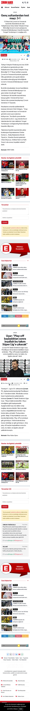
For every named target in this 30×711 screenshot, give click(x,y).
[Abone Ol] (28, 55)
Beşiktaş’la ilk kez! (6, 469)
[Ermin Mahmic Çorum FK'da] (22, 164)
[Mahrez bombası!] (7, 177)
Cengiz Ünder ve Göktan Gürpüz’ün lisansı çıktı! (21, 184)
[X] (10, 654)
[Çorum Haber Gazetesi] (7, 2)
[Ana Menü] (27, 2)
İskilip (15, 305)
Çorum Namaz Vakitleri (6, 685)
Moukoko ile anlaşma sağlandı (18, 301)
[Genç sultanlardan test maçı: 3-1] (15, 44)
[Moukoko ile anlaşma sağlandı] (7, 450)
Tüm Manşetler (21, 690)
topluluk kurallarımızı (16, 228)
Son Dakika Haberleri (8, 696)
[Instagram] (13, 654)
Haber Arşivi (21, 696)
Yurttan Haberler (18, 281)
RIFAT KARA (5, 59)
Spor (15, 12)
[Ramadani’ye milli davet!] (22, 192)
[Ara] (25, 2)
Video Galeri (15, 659)
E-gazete (25, 658)
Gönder (4, 222)
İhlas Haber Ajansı (7, 383)
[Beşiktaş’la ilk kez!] (7, 464)
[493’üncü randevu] (22, 464)
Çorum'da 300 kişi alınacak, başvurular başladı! (20, 293)
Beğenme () (19, 540)
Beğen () (11, 540)
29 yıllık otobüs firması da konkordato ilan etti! (20, 285)
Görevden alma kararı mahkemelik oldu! (20, 268)
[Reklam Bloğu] (15, 249)
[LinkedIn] (16, 654)
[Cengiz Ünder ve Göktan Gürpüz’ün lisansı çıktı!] (22, 177)
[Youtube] (19, 654)
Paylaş (4, 55)
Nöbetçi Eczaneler (8, 680)
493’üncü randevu (21, 469)
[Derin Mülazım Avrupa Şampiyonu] (7, 164)
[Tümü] (28, 260)
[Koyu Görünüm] (23, 2)
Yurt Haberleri (22, 659)
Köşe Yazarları (7, 659)
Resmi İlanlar (15, 7)
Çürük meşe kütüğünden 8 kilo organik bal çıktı (20, 309)
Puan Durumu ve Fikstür (6, 691)
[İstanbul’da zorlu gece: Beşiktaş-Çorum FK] (22, 450)
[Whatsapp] (22, 654)
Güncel (7, 7)
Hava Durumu (21, 680)
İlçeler (23, 7)
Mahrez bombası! (6, 182)
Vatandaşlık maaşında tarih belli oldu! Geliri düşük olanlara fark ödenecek (20, 277)
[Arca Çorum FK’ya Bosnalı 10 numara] (7, 192)
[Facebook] (7, 654)
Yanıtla (6, 540)
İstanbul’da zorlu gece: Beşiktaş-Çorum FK (22, 456)
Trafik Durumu (21, 684)
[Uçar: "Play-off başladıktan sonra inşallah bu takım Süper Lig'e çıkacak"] (15, 368)
